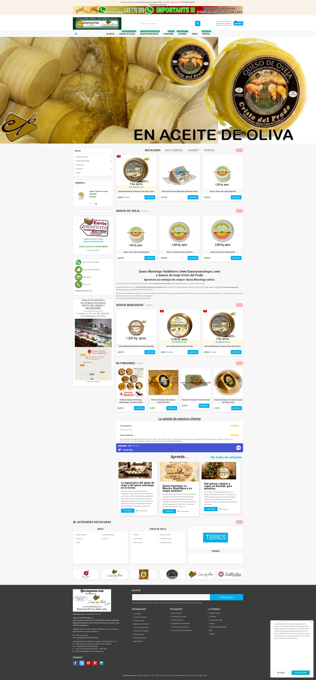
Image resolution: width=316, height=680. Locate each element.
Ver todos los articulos (226, 457)
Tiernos (136, 535)
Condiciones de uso (140, 617)
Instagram (101, 663)
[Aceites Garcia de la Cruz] (230, 574)
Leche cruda (138, 542)
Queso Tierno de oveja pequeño (136, 252)
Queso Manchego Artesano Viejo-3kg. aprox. (223, 346)
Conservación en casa (178, 616)
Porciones (79, 539)
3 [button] (96, 204)
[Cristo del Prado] (86, 574)
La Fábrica (212, 616)
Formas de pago (139, 620)
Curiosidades (142, 511)
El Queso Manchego (215, 620)
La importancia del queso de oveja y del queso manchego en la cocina (137, 485)
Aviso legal (137, 614)
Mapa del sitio (138, 641)
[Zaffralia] (201, 574)
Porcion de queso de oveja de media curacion (196, 401)
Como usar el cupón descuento (181, 630)
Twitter (81, 663)
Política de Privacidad (141, 631)
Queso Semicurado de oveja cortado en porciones (228, 401)
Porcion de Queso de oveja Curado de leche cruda (179, 192)
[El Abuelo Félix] (115, 574)
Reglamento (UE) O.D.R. (141, 624)
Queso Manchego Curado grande (179, 346)
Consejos (225, 509)
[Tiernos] (215, 537)
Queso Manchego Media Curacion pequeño (136, 346)
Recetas (211, 634)
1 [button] (90, 204)
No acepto (281, 673)
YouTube (88, 663)
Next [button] (241, 150)
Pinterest (94, 663)
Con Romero (138, 539)
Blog (210, 630)
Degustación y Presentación (180, 623)
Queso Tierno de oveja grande (223, 252)
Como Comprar (176, 613)
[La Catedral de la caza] (144, 574)
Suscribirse (227, 597)
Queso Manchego (108, 535)
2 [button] (93, 204)
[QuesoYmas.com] (97, 23)
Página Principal (214, 613)
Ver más (145, 211)
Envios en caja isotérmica (179, 627)
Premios (212, 623)
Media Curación (165, 535)
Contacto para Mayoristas (218, 627)
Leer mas (128, 511)
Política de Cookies (140, 638)
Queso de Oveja (81, 535)
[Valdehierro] (172, 574)
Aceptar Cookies (300, 673)
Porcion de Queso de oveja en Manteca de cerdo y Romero (163, 401)
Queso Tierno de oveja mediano (180, 252)
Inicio (100, 529)
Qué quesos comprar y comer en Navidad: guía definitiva (218, 486)
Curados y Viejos (165, 539)
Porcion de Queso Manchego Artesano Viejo (131, 401)
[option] (93, 194)
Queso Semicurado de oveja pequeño (223, 191)
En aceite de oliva (166, 542)
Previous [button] (237, 150)
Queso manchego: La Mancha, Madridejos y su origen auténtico (177, 488)
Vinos (78, 542)
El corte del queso (177, 620)
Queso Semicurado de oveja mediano (136, 191)
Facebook (75, 663)
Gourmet (105, 539)
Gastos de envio (139, 634)
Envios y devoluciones (141, 627)
